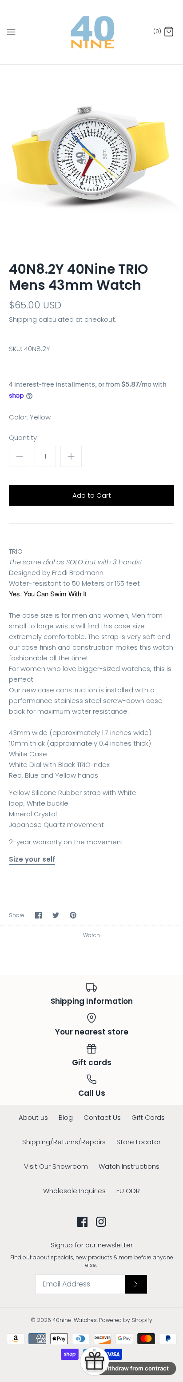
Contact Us (102, 1117)
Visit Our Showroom (56, 1166)
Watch (91, 935)
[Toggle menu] (11, 32)
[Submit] (136, 1284)
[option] (91, 156)
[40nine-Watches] (92, 32)
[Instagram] (101, 1222)
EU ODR (128, 1190)
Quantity (23, 437)
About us (33, 1117)
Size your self (32, 859)
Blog (66, 1117)
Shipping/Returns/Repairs (64, 1141)
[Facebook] (82, 1222)
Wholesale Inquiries (74, 1190)
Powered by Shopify (125, 1320)
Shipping (23, 319)
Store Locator (138, 1141)
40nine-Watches (74, 1320)
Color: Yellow (30, 417)
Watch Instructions (129, 1166)
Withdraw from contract (135, 1368)
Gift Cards (148, 1117)
